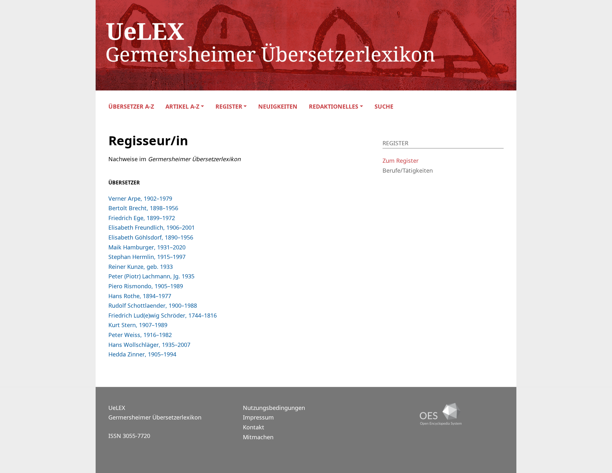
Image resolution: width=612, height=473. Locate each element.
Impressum (258, 417)
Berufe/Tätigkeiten (407, 170)
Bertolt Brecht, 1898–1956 (143, 208)
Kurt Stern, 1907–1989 (137, 325)
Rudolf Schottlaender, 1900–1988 (152, 305)
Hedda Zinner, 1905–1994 (142, 354)
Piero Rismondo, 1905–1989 (145, 286)
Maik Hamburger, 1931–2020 (147, 247)
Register (228, 107)
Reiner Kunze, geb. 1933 (140, 266)
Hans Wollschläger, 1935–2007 (149, 344)
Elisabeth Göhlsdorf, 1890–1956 (150, 237)
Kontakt (253, 427)
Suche (384, 107)
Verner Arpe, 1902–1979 (140, 198)
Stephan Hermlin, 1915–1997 (147, 257)
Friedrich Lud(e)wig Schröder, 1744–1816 (162, 315)
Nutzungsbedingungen (274, 408)
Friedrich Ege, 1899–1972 (141, 218)
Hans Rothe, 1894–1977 (139, 296)
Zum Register (400, 160)
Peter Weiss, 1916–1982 (140, 335)
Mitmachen (258, 437)
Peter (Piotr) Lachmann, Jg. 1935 (151, 276)
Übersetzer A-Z (131, 107)
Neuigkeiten (277, 107)
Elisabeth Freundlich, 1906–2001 (151, 227)
